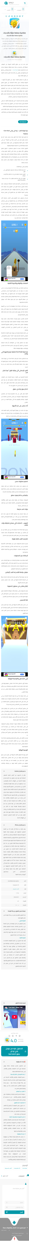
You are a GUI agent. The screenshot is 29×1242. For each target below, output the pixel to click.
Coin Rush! (15, 70)
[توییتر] (13, 1036)
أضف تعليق (5, 1176)
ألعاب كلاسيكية (16, 889)
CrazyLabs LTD (17, 1168)
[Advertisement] (14, 985)
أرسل (21, 1212)
